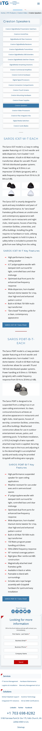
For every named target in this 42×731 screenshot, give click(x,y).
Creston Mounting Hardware (21, 95)
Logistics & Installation (9, 685)
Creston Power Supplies (21, 100)
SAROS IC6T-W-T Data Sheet (16, 325)
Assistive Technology (28, 697)
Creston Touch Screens (21, 90)
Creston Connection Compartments (21, 85)
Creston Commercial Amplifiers (21, 70)
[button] (13, 611)
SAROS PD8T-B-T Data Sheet (16, 599)
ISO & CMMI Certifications (30, 701)
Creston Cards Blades (21, 126)
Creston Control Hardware (21, 75)
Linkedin (13, 708)
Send (21, 662)
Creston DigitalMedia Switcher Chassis (21, 59)
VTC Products (11, 13)
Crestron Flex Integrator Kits (21, 116)
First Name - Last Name (21, 634)
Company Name (21, 653)
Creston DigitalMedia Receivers (21, 44)
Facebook (28, 708)
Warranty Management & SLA (29, 685)
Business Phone (21, 647)
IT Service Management (10, 681)
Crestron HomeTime (21, 34)
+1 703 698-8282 (21, 713)
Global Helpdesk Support (10, 697)
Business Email (21, 640)
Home (3, 13)
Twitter (20, 708)
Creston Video (22, 13)
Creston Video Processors (21, 110)
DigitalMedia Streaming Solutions (21, 65)
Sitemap (21, 727)
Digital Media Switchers (21, 121)
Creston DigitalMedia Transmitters (21, 49)
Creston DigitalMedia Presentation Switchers (21, 29)
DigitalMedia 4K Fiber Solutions (21, 39)
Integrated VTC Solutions (10, 701)
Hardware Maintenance (28, 681)
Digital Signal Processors (21, 80)
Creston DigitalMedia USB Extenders (21, 54)
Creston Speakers (21, 105)
